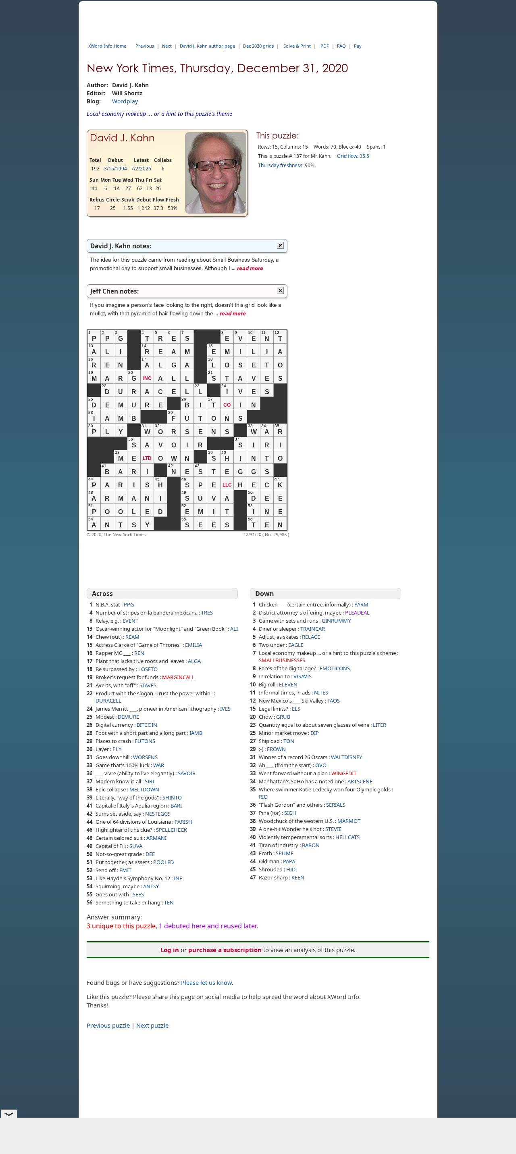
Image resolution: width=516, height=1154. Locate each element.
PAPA (289, 861)
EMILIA (193, 644)
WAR (158, 765)
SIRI (149, 781)
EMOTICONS (335, 668)
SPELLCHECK (171, 829)
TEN (169, 902)
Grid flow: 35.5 (353, 156)
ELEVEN (288, 684)
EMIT (125, 870)
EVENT (130, 620)
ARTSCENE (359, 781)
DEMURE (128, 716)
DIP (314, 732)
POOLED (163, 862)
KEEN (297, 877)
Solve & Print (297, 46)
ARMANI (156, 837)
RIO (263, 796)
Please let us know (206, 982)
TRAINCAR (312, 628)
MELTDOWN (144, 789)
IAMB (195, 732)
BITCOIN (147, 724)
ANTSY (151, 886)
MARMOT (348, 821)
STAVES (147, 685)
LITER (379, 724)
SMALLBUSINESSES (282, 660)
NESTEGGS (158, 813)
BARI (176, 805)
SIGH (290, 812)
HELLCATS (347, 837)
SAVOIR (187, 773)
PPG (129, 604)
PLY (116, 749)
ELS (296, 708)
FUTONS (145, 741)
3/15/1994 (115, 168)
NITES (321, 692)
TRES (207, 612)
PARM (361, 604)
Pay (358, 46)
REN (139, 653)
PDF (324, 46)
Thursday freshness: (281, 165)
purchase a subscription (225, 950)
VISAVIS (302, 676)
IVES (225, 708)
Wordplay (125, 101)
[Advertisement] (405, 382)
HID (290, 869)
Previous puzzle (108, 1025)
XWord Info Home (107, 46)
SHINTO (172, 797)
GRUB (283, 716)
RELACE (311, 636)
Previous (144, 46)
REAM (132, 636)
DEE (150, 854)
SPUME (284, 853)
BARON (311, 845)
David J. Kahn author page (207, 46)
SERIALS (335, 804)
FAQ (341, 46)
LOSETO (148, 669)
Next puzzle (152, 1025)
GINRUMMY (336, 620)
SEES (138, 894)
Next (167, 46)
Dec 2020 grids (258, 46)
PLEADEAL (357, 612)
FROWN (276, 749)
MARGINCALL (178, 677)
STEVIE (333, 829)
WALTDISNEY (346, 757)
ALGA (194, 661)
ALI (234, 628)
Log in (169, 950)
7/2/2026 (141, 168)
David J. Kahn (122, 138)
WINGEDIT (343, 773)
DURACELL (108, 700)
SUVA (135, 846)
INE (178, 878)
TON (288, 741)
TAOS (333, 700)
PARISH (183, 821)
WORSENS (145, 757)
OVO (321, 765)
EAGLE (296, 644)
